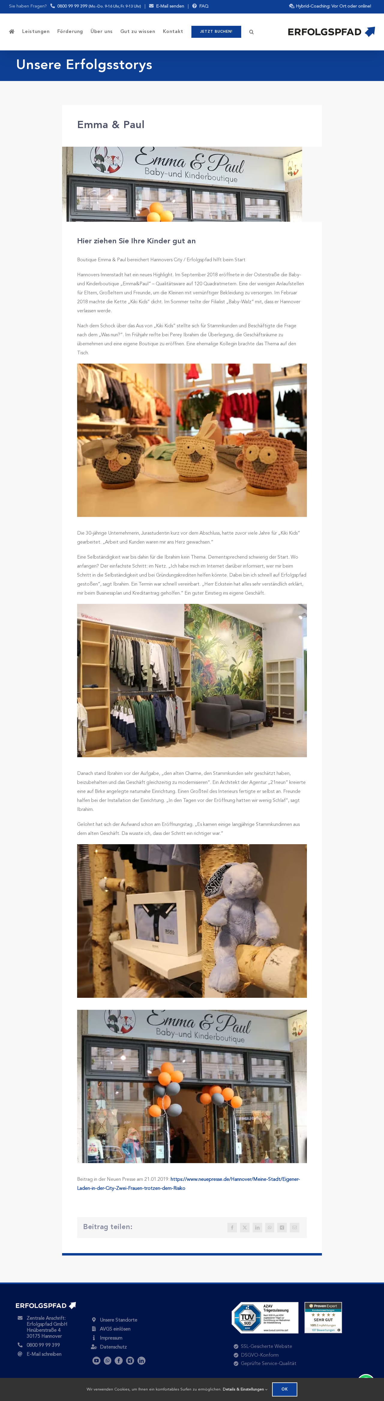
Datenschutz (113, 1347)
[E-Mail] (294, 1227)
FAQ (202, 6)
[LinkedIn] (257, 1227)
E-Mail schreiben (44, 1354)
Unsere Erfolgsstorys (84, 65)
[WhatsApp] (270, 1227)
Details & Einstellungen (244, 1389)
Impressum (111, 1338)
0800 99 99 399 (98, 6)
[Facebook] (232, 1227)
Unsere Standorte (118, 1320)
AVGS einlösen (115, 1329)
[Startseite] (12, 32)
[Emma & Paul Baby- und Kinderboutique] (182, 149)
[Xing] (282, 1227)
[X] (244, 1227)
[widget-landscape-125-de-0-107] (323, 1304)
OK (284, 1389)
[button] (251, 32)
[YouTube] (96, 1361)
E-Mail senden (169, 6)
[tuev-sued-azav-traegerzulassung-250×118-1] (265, 1304)
